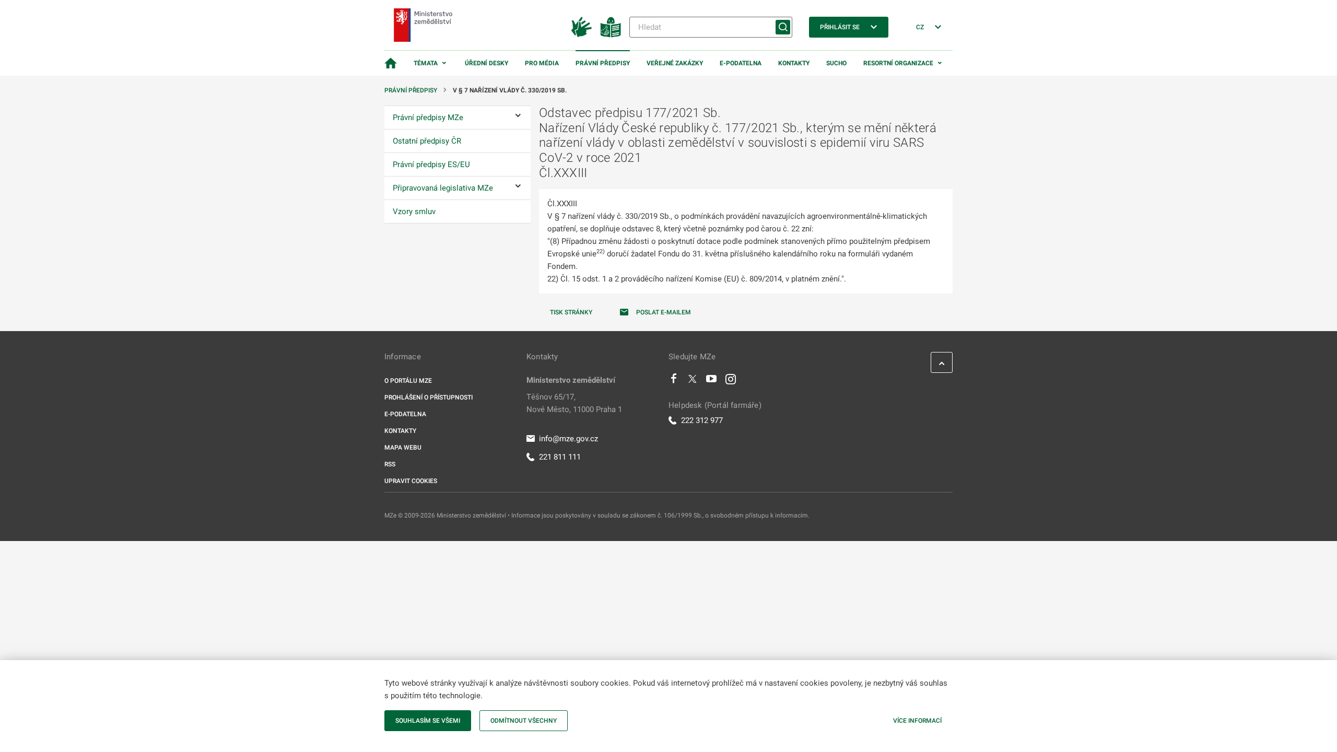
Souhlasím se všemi (427, 720)
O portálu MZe (408, 380)
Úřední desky (486, 63)
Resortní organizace (898, 63)
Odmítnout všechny (523, 720)
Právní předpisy (603, 63)
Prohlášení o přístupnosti (428, 397)
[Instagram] (730, 381)
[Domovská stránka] (390, 63)
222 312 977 (702, 420)
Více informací (917, 720)
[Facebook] (673, 381)
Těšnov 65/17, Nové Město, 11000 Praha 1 (574, 403)
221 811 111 (560, 457)
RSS (389, 464)
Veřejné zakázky (675, 63)
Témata (426, 63)
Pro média (542, 63)
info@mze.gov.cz (568, 438)
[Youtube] (711, 381)
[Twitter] (692, 381)
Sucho (836, 63)
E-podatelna (740, 63)
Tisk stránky (571, 312)
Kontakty (794, 63)
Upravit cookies (410, 481)
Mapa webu (402, 447)
